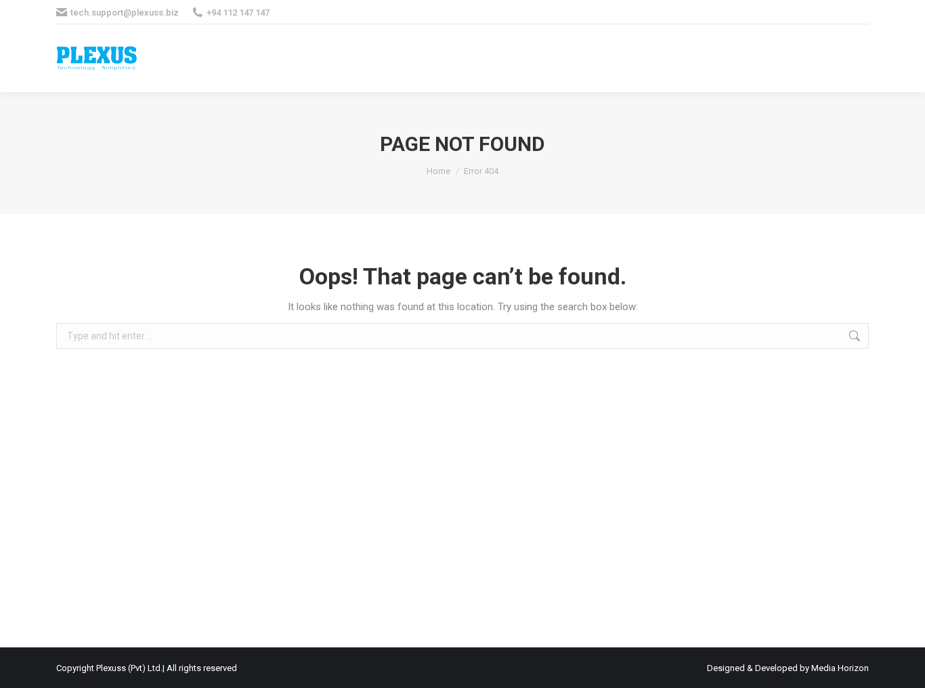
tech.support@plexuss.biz (124, 12)
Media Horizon (840, 668)
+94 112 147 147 (238, 12)
